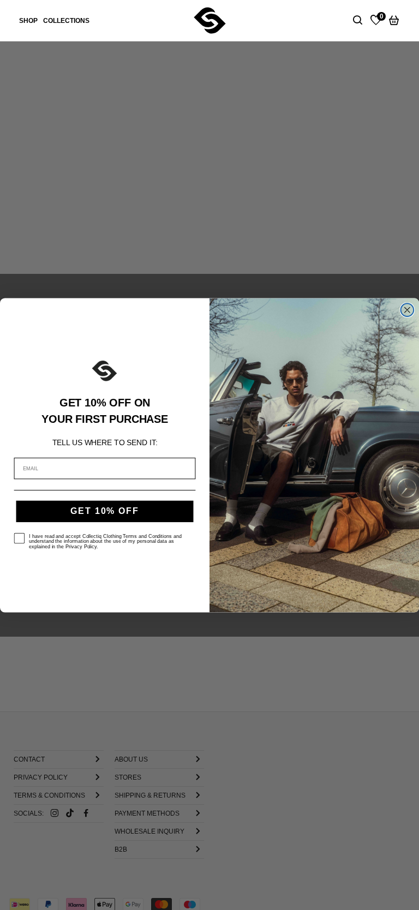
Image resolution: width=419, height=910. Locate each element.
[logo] (209, 20)
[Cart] (394, 21)
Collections (66, 21)
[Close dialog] (407, 309)
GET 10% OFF (104, 511)
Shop (28, 21)
